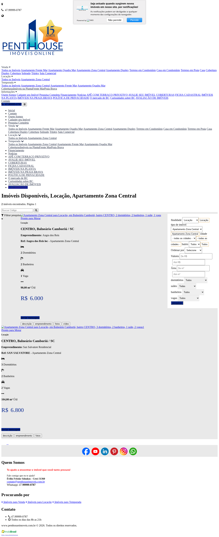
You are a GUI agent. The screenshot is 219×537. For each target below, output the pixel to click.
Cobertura (15, 73)
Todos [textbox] (205, 244)
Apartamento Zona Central (90, 70)
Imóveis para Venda (14, 502)
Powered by (82, 20)
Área (173, 268)
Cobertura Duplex (18, 131)
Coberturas (7, 88)
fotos (57, 324)
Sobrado (26, 73)
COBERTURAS (165, 94)
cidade (203, 233)
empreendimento (43, 324)
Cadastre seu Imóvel (28, 94)
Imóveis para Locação (39, 502)
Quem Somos (8, 94)
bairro (185, 244)
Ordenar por (177, 250)
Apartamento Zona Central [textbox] (185, 234)
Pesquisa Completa (49, 94)
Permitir (134, 20)
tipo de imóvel (178, 224)
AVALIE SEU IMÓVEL (141, 94)
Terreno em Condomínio (142, 70)
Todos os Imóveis (10, 70)
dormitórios (177, 280)
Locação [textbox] (204, 220)
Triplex (35, 73)
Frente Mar (38, 88)
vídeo (66, 324)
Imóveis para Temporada (67, 502)
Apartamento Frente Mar (34, 70)
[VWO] (90, 20)
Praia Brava (50, 88)
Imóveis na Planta (22, 88)
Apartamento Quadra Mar (62, 70)
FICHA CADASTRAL (188, 94)
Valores (175, 256)
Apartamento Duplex (117, 70)
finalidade (176, 220)
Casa (202, 70)
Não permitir (114, 20)
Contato (5, 101)
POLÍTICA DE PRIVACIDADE (71, 97)
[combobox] (204, 220)
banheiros (176, 292)
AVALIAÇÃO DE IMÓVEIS (152, 97)
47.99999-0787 (19, 187)
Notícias (81, 94)
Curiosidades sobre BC (122, 97)
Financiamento (68, 94)
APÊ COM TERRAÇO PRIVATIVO (107, 94)
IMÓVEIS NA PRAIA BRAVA (34, 97)
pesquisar (177, 303)
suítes (174, 286)
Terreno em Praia (190, 70)
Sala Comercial (48, 73)
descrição (27, 324)
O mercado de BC (100, 97)
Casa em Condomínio (168, 70)
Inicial (11, 110)
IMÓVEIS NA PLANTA (22, 168)
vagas (174, 298)
